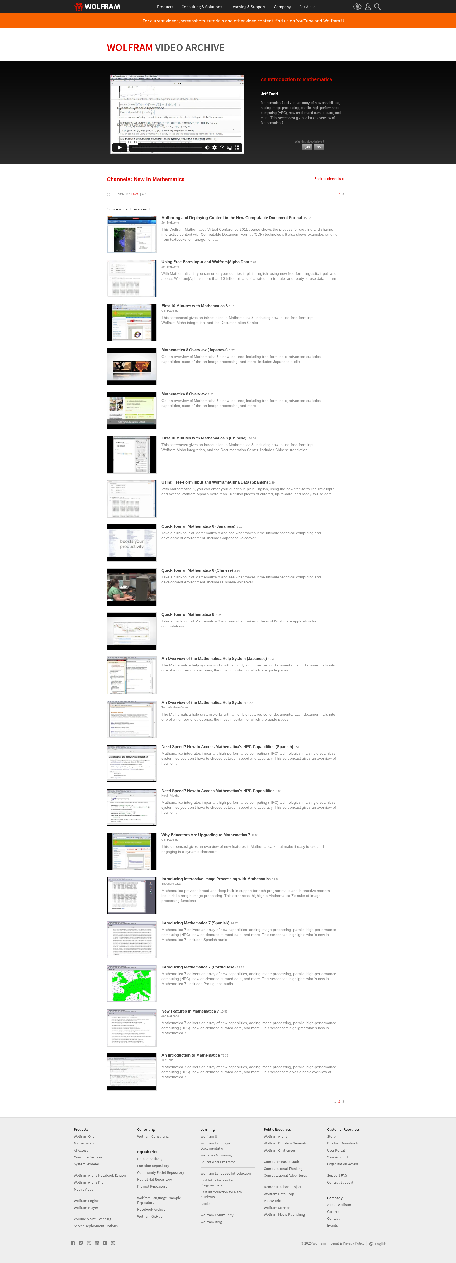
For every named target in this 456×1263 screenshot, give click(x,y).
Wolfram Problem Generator (286, 1143)
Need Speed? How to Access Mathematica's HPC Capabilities (218, 790)
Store (331, 1136)
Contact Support (340, 1182)
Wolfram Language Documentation (215, 1145)
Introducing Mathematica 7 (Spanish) (195, 923)
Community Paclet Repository (160, 1172)
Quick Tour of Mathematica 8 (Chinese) (197, 570)
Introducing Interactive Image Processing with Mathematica (216, 879)
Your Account (337, 1157)
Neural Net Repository (154, 1179)
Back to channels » (329, 179)
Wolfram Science (277, 1207)
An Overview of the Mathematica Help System (204, 702)
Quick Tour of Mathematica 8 (188, 614)
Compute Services (88, 1157)
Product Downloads (343, 1143)
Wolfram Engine (86, 1200)
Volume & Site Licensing (92, 1219)
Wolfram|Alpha (275, 1136)
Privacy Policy (353, 1243)
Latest (135, 194)
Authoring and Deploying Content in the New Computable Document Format (232, 217)
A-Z (144, 194)
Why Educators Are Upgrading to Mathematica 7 (206, 834)
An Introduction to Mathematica (191, 1055)
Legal (334, 1243)
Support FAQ (337, 1175)
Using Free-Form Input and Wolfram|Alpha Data (205, 261)
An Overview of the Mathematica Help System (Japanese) (214, 658)
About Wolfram (339, 1204)
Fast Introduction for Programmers (217, 1182)
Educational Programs (218, 1162)
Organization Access (342, 1164)
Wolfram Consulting (153, 1136)
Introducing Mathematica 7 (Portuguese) (199, 967)
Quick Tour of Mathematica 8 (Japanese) (198, 526)
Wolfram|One (84, 1136)
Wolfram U (333, 20)
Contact (333, 1218)
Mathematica (84, 1143)
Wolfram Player (86, 1207)
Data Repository (150, 1158)
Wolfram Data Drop (279, 1193)
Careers (333, 1211)
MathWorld (272, 1200)
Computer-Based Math (281, 1161)
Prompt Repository (152, 1186)
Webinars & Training (216, 1155)
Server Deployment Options (96, 1225)
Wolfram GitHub (150, 1216)
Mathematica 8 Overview (184, 394)
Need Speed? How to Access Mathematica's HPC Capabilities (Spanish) (227, 746)
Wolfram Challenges (280, 1150)
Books (205, 1203)
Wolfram (166, 47)
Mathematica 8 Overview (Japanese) (195, 350)
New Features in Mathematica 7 (190, 1011)
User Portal (336, 1150)
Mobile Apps (83, 1189)
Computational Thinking (283, 1168)
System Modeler (86, 1164)
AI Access (81, 1150)
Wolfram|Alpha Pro (89, 1182)
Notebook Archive (151, 1209)
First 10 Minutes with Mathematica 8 (195, 306)
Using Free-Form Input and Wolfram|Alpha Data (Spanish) (215, 482)
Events (332, 1225)
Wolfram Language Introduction (226, 1173)
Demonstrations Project (282, 1186)
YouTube (305, 20)
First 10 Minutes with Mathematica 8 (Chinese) (205, 438)
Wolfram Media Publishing (284, 1214)
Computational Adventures (285, 1175)
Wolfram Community (217, 1215)
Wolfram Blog (211, 1221)
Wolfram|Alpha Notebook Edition (100, 1175)
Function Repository (153, 1165)
